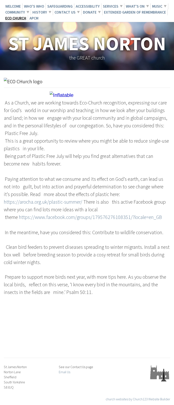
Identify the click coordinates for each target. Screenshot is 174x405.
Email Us (64, 372)
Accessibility (88, 6)
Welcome (13, 6)
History (39, 12)
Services (110, 6)
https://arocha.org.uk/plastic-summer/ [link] (43, 202)
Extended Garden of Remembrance (135, 12)
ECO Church (15, 18)
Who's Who (34, 6)
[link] (90, 217)
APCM (33, 18)
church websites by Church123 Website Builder (138, 399)
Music (157, 6)
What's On (135, 6)
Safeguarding (60, 6)
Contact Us (65, 12)
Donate (90, 12)
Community (15, 12)
